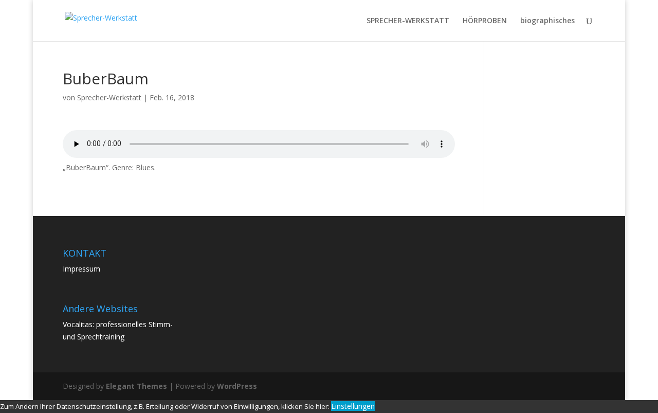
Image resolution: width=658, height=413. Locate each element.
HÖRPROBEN (485, 21)
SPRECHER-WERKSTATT (408, 21)
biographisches (547, 21)
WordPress (237, 386)
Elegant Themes (136, 386)
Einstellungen (353, 406)
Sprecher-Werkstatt (109, 97)
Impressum (81, 269)
